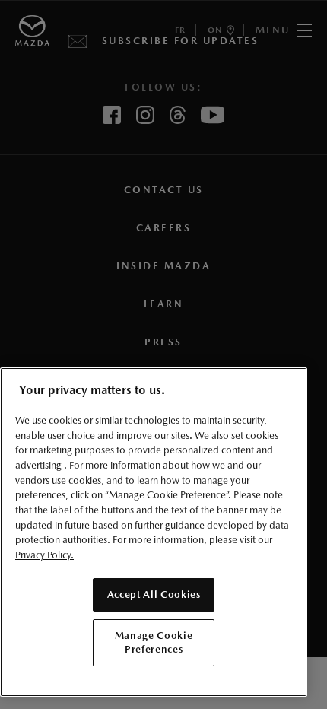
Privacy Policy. (44, 555)
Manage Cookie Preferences (154, 642)
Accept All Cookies (154, 594)
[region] (153, 532)
